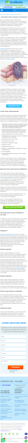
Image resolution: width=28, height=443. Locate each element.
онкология (5, 177)
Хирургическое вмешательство (7, 234)
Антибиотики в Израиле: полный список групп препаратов (6, 400)
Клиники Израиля (4, 48)
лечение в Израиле (10, 58)
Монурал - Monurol (5, 396)
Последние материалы (5, 392)
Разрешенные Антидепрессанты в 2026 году (6, 418)
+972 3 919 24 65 (8, 7)
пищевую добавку (20, 268)
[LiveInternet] (14, 442)
